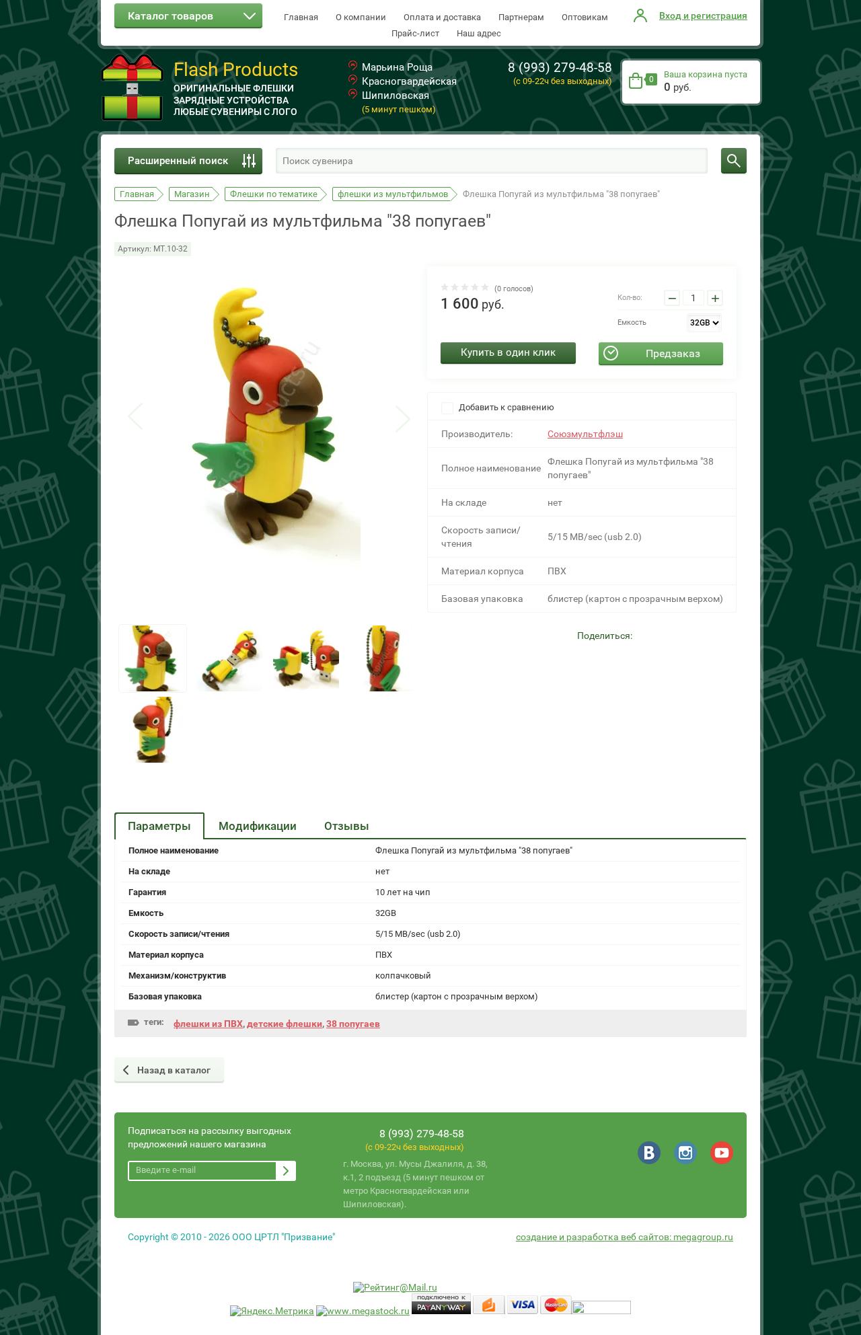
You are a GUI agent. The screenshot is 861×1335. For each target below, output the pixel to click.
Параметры (159, 826)
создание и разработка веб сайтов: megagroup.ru (624, 1236)
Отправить (286, 1171)
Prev (135, 417)
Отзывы (346, 826)
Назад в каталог (174, 1070)
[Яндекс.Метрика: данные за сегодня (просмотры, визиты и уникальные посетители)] (272, 1311)
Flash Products (236, 70)
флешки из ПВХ (208, 1023)
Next (403, 417)
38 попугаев (353, 1023)
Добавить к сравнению (505, 407)
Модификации (258, 826)
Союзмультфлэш (585, 433)
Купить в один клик (508, 352)
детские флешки (284, 1023)
